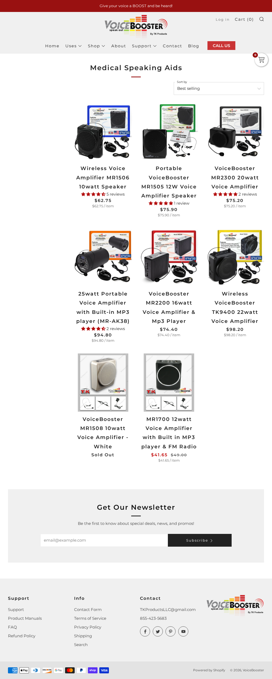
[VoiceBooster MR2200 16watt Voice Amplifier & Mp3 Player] (169, 257)
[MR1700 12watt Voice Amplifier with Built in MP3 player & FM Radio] (169, 382)
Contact (172, 45)
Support (142, 45)
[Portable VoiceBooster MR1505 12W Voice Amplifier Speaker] (169, 132)
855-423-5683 (153, 618)
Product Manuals (25, 618)
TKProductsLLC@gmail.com (168, 609)
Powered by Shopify (209, 670)
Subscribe (197, 540)
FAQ (12, 627)
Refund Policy (21, 635)
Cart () (244, 19)
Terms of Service (90, 618)
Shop (94, 45)
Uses (71, 45)
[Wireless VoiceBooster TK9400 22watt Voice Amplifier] (235, 257)
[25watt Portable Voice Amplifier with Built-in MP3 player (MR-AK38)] (103, 257)
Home (52, 45)
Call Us (221, 45)
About (118, 45)
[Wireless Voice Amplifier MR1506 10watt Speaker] (103, 132)
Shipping (83, 635)
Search (81, 644)
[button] (94, 194)
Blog (193, 45)
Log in (223, 20)
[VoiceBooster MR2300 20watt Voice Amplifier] (235, 132)
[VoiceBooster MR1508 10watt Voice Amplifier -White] (103, 382)
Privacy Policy (87, 627)
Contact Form (88, 609)
